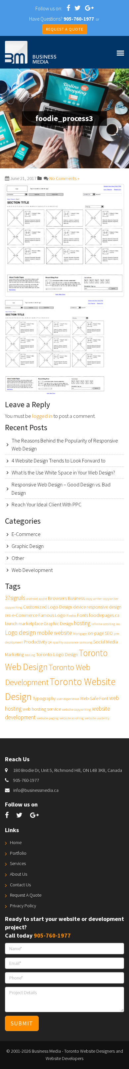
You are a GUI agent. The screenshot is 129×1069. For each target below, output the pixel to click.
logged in (42, 416)
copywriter (110, 599)
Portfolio (18, 853)
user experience (68, 699)
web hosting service (41, 709)
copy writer (94, 599)
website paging (48, 718)
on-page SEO (100, 633)
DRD (8, 616)
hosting (82, 623)
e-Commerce (24, 615)
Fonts (82, 615)
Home (16, 842)
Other (18, 558)
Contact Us (20, 885)
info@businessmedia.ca (36, 790)
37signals (15, 598)
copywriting (13, 607)
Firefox (71, 616)
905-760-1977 (26, 780)
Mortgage (80, 633)
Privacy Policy (23, 906)
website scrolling (72, 718)
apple (43, 599)
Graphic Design (28, 546)
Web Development (32, 570)
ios (118, 624)
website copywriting (76, 709)
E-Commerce (26, 534)
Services (18, 863)
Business (76, 598)
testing (30, 655)
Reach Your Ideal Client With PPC (46, 504)
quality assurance (65, 642)
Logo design (20, 632)
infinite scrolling (103, 624)
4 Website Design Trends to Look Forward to (59, 460)
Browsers (57, 598)
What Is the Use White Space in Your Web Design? (63, 472)
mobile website (54, 632)
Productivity (35, 642)
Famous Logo (51, 615)
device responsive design (97, 607)
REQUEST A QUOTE (64, 29)
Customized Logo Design (47, 607)
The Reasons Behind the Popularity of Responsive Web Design (65, 444)
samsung (85, 642)
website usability (97, 718)
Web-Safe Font (94, 698)
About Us (18, 874)
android (32, 599)
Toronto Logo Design (57, 654)
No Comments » (64, 178)
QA (50, 642)
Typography (44, 698)
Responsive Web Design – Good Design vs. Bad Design (61, 488)
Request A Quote (25, 895)
